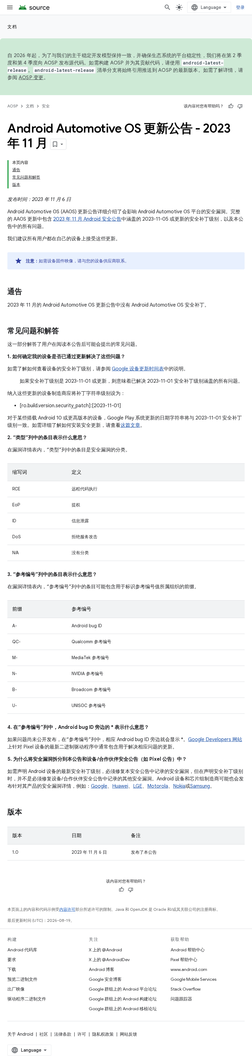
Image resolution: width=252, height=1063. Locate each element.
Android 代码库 (22, 950)
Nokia (179, 786)
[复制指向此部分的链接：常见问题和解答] (65, 331)
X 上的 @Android (105, 950)
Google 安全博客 (105, 979)
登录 (240, 7)
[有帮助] (230, 106)
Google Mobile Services (193, 979)
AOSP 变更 (31, 78)
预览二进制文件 (22, 979)
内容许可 (67, 909)
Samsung (200, 786)
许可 (81, 1034)
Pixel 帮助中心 (184, 959)
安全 (46, 106)
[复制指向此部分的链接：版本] (28, 812)
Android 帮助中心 (188, 950)
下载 (11, 969)
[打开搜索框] (167, 7)
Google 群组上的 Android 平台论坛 (123, 989)
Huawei (120, 786)
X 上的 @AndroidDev (109, 959)
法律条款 (62, 1034)
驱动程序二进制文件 (26, 999)
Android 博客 (101, 969)
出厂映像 (16, 989)
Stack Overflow (186, 989)
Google (99, 786)
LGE (137, 786)
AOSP (12, 106)
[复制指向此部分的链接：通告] (28, 292)
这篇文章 (130, 425)
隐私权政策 (103, 1034)
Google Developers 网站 (215, 739)
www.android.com (189, 969)
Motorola (157, 786)
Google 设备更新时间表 (138, 369)
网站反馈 (128, 1034)
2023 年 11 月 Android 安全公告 (87, 219)
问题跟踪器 (181, 999)
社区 (43, 1034)
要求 (11, 959)
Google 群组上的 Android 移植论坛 (123, 1008)
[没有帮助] (240, 106)
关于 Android (20, 1034)
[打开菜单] (10, 7)
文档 (12, 26)
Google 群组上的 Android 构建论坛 (123, 999)
